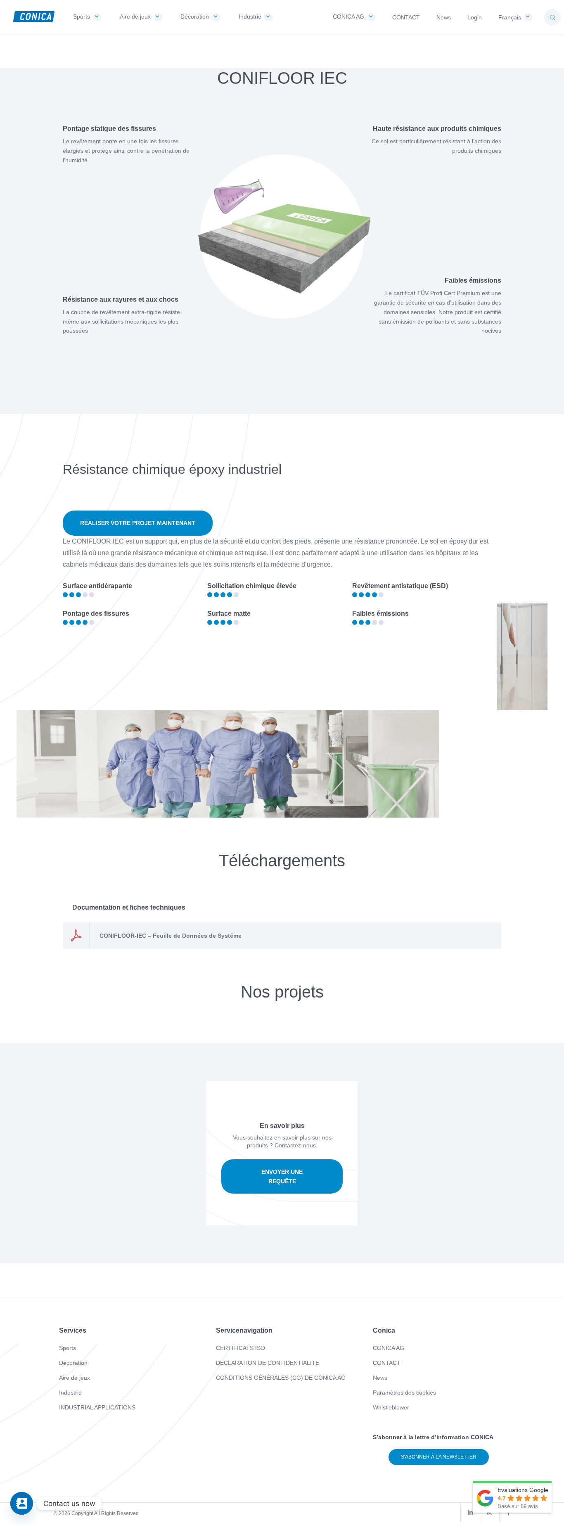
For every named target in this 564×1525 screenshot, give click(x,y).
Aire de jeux (74, 1377)
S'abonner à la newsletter (438, 1457)
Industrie (70, 1392)
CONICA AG (388, 1348)
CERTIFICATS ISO (240, 1348)
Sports (67, 1348)
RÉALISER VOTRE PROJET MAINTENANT (137, 523)
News (380, 1377)
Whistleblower (391, 1407)
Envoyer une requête (282, 1176)
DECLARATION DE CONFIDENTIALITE (267, 1362)
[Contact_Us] (21, 1503)
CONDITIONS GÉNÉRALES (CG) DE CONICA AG (281, 1377)
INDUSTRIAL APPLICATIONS (97, 1407)
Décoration (73, 1362)
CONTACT (386, 1362)
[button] (552, 17)
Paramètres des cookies (404, 1392)
